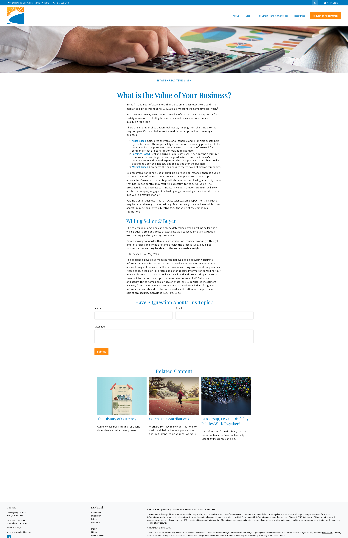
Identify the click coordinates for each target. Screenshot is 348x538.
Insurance (95, 522)
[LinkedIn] (315, 2)
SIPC (330, 532)
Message (99, 326)
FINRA (325, 532)
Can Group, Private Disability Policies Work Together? (224, 421)
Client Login (332, 2)
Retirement (96, 512)
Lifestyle (95, 532)
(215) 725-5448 (62, 2)
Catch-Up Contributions (169, 418)
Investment (96, 515)
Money (94, 529)
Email (178, 308)
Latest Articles (97, 535)
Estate (94, 519)
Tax (92, 525)
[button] (235, 16)
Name (97, 308)
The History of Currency (116, 418)
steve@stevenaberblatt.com (19, 532)
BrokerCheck (209, 509)
